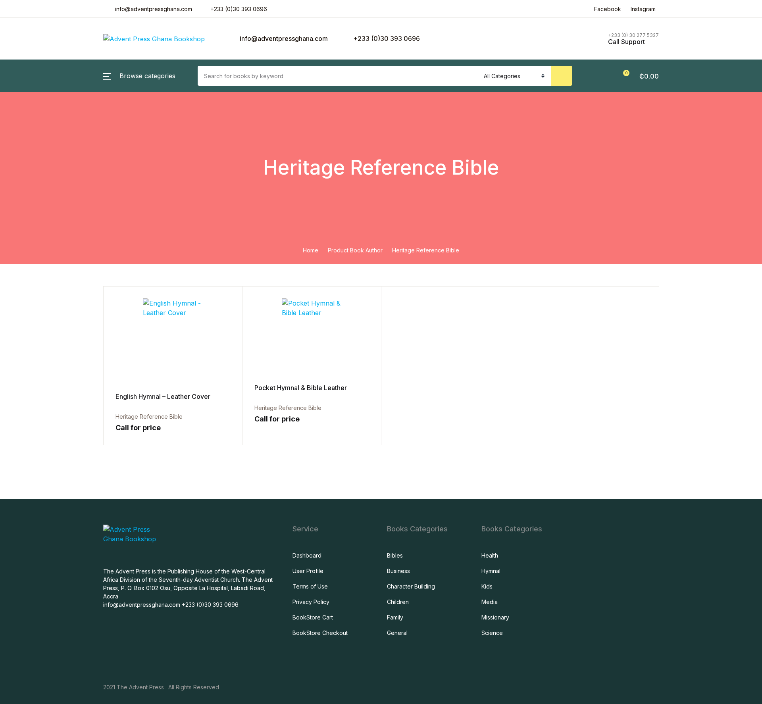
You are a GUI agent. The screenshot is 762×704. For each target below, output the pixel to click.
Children (398, 601)
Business (398, 570)
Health (489, 555)
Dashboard (306, 555)
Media (489, 601)
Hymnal (490, 570)
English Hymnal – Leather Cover (162, 396)
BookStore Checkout (320, 632)
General (397, 632)
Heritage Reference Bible (287, 407)
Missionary (495, 617)
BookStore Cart (312, 617)
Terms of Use (310, 586)
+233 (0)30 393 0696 (238, 9)
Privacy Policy (310, 601)
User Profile (307, 570)
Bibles (395, 555)
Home (310, 250)
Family (395, 617)
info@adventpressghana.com (283, 38)
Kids (487, 586)
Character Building (411, 586)
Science (492, 632)
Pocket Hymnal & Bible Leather (300, 388)
